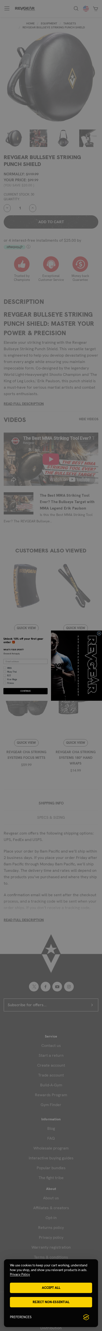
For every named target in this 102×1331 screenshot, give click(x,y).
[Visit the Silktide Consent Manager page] (86, 1317)
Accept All (51, 1288)
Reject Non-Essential (51, 1302)
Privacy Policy (20, 1274)
